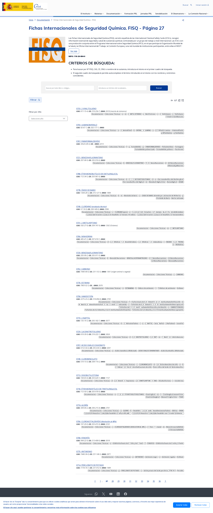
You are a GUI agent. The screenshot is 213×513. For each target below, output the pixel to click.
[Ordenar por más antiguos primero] (175, 100)
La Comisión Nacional (197, 14)
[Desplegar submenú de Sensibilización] (168, 13)
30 (124, 481)
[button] (183, 20)
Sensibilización (161, 14)
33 (142, 481)
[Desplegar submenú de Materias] (103, 13)
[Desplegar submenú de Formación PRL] (137, 13)
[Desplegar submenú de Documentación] (121, 13)
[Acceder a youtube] (111, 495)
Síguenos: (88, 494)
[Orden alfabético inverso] (182, 100)
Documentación (113, 14)
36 (160, 481)
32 (136, 481)
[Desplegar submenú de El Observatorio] (185, 13)
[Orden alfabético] (179, 100)
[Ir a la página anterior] (95, 481)
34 (148, 481)
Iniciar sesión (201, 5)
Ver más (73, 51)
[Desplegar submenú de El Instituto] (91, 13)
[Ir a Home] (24, 7)
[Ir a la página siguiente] (165, 481)
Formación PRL (130, 14)
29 (118, 481)
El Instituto (85, 14)
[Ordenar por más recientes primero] (172, 100)
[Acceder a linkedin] (118, 495)
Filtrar (33, 99)
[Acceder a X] (103, 495)
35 (154, 481)
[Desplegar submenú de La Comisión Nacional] (208, 13)
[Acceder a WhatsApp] (96, 495)
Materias (98, 14)
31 (130, 481)
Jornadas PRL (146, 14)
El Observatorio (177, 14)
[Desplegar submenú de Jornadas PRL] (152, 13)
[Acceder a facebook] (125, 495)
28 (113, 481)
